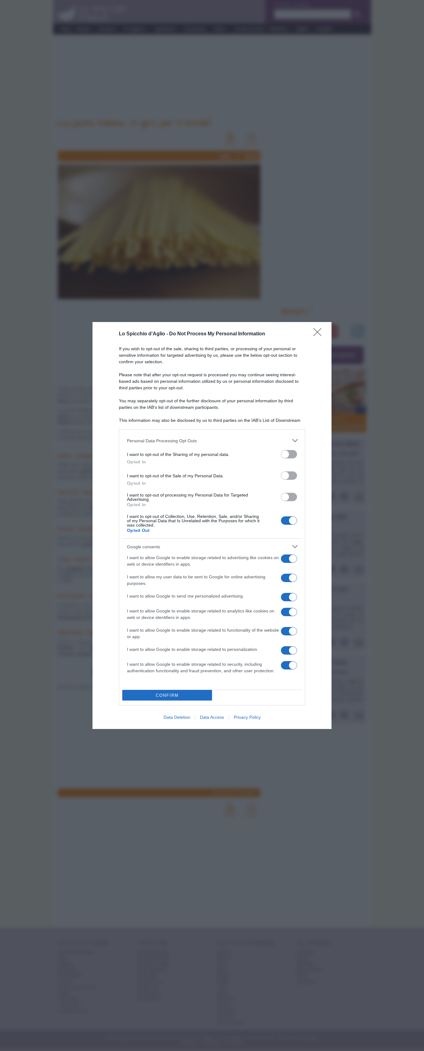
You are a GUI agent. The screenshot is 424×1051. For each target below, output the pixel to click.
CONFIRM (167, 695)
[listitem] (212, 440)
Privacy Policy (247, 717)
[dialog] (212, 525)
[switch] (289, 454)
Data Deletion (177, 717)
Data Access (212, 717)
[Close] (319, 334)
